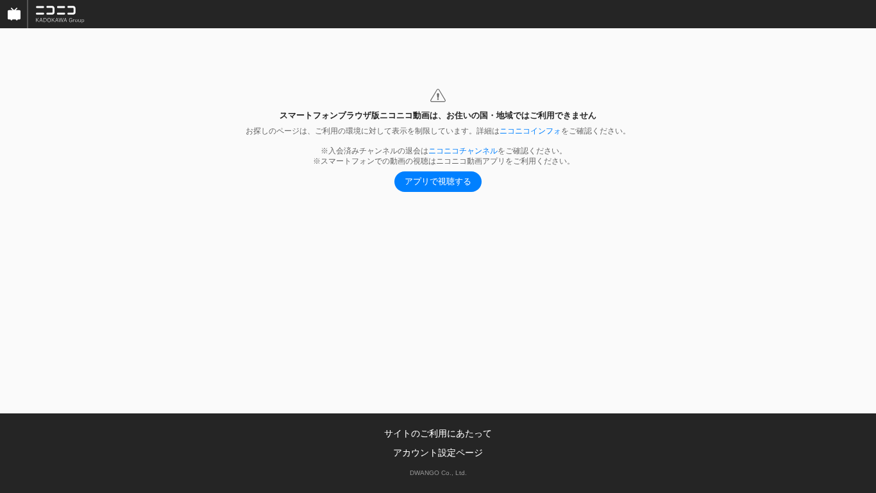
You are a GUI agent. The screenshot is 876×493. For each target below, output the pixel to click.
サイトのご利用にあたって (438, 433)
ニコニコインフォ (530, 130)
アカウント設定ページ (438, 452)
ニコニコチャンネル (463, 150)
